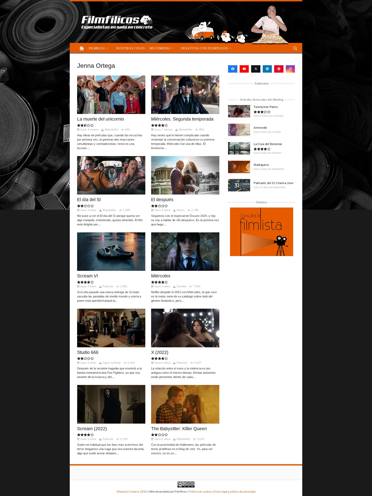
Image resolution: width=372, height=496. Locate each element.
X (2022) (159, 352)
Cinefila (181, 286)
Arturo (181, 210)
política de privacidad (242, 491)
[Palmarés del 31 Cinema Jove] (239, 185)
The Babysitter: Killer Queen (179, 428)
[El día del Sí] (111, 175)
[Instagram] (290, 69)
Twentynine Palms (266, 107)
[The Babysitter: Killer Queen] (185, 404)
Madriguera (261, 164)
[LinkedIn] (267, 69)
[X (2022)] (185, 328)
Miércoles (160, 276)
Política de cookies (200, 491)
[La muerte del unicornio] (111, 95)
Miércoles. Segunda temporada (182, 119)
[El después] (185, 175)
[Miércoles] (185, 251)
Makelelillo (111, 129)
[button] (107, 48)
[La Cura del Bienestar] (239, 148)
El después (162, 199)
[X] (255, 69)
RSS (144, 491)
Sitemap (121, 491)
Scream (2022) (92, 428)
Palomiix (107, 286)
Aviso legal (220, 491)
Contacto (134, 491)
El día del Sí (89, 199)
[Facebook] (232, 69)
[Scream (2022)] (111, 404)
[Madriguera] (239, 167)
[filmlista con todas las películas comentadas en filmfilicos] (261, 255)
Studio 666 (87, 352)
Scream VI (87, 276)
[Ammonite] (239, 130)
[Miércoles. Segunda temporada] (185, 95)
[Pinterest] (278, 69)
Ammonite (260, 127)
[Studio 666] (111, 328)
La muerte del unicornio (100, 119)
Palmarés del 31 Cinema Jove (273, 183)
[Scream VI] (111, 251)
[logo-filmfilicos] (117, 22)
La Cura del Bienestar (268, 144)
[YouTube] (244, 69)
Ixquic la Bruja (111, 362)
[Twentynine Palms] (239, 111)
